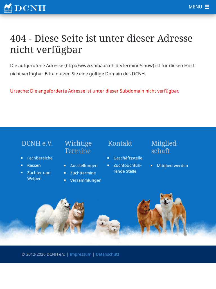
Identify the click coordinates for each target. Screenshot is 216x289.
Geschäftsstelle (128, 158)
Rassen (34, 165)
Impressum (80, 254)
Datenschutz (108, 254)
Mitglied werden (172, 165)
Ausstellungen (84, 165)
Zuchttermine (83, 173)
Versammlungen (86, 180)
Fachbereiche (40, 158)
